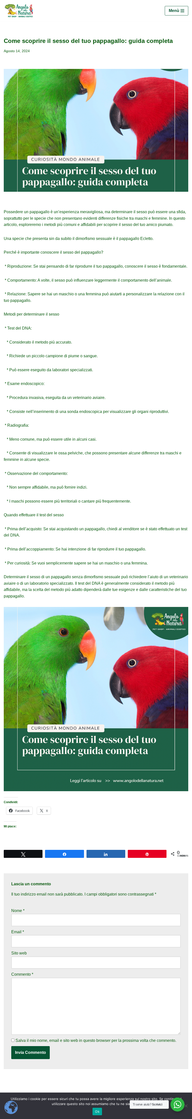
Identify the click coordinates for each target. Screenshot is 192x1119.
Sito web (19, 953)
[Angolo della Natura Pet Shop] (19, 10)
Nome (17, 911)
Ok (97, 1112)
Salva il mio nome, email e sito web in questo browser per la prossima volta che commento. (96, 1040)
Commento (22, 974)
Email (17, 932)
